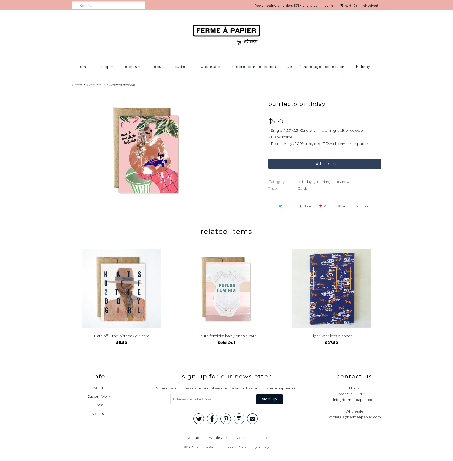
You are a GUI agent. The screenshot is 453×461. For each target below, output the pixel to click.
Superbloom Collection (254, 66)
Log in (328, 5)
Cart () (350, 5)
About (157, 66)
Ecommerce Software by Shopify (244, 447)
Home (83, 66)
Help (263, 438)
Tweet (287, 206)
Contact (193, 438)
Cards (302, 188)
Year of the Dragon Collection (316, 66)
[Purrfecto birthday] (146, 149)
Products (94, 85)
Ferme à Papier (207, 447)
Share (307, 206)
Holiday (363, 66)
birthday (305, 181)
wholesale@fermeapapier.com (354, 417)
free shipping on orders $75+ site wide (286, 5)
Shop (105, 66)
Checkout (371, 5)
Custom (182, 66)
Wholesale (210, 66)
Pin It (327, 206)
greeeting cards (327, 181)
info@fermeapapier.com (354, 400)
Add (346, 206)
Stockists (98, 413)
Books (131, 66)
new (345, 181)
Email (364, 206)
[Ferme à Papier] (226, 36)
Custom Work (98, 396)
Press (98, 405)
